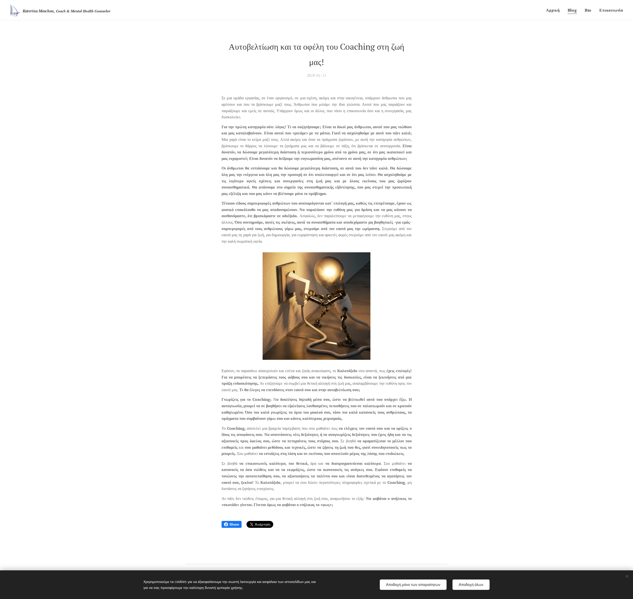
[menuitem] (554, 10)
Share (234, 524)
